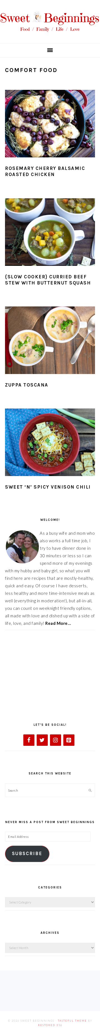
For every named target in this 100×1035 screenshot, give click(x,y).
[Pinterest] (68, 740)
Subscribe (27, 853)
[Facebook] (28, 740)
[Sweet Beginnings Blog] (50, 35)
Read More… (58, 623)
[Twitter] (42, 740)
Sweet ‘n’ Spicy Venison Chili (48, 487)
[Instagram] (55, 740)
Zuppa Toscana (26, 385)
